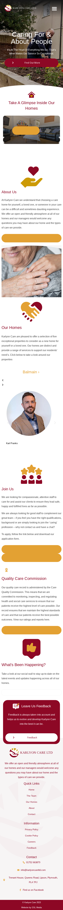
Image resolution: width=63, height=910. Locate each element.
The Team (31, 796)
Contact (31, 814)
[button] (54, 9)
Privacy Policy (31, 829)
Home (31, 789)
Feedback (31, 848)
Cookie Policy (31, 835)
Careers (31, 841)
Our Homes (31, 802)
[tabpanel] (31, 130)
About (31, 808)
